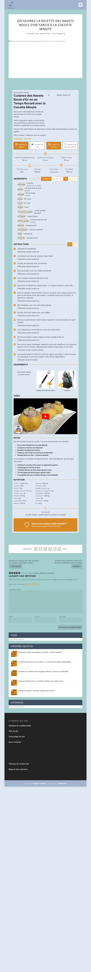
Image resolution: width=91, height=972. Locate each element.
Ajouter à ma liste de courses (70, 145)
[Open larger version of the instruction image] (28, 252)
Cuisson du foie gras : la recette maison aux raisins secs (40, 681)
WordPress (62, 783)
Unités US (57, 179)
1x (66, 179)
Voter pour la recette (17, 584)
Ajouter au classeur (55, 145)
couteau (67, 390)
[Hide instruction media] (74, 244)
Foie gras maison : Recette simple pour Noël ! (36, 691)
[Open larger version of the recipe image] (62, 108)
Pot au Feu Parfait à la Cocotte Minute (32, 445)
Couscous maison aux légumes (30, 448)
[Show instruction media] (69, 244)
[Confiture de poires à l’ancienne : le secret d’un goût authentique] (14, 663)
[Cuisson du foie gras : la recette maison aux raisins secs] (14, 683)
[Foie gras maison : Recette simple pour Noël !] (14, 692)
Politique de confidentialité (20, 725)
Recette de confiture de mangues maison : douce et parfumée (43, 671)
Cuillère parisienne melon (45, 390)
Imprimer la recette (22, 145)
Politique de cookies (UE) (19, 764)
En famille (30, 33)
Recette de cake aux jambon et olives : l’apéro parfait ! (40, 652)
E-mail (37, 617)
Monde (43, 33)
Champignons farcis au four (28, 467)
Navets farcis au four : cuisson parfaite (32, 455)
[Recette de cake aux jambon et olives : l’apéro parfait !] (14, 654)
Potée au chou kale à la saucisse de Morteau (35, 453)
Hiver (37, 33)
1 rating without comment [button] (43, 573)
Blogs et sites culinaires (18, 769)
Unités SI (46, 179)
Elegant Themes (39, 783)
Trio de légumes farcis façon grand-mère (33, 472)
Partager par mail (38, 145)
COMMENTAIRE (15, 589)
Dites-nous (36, 526)
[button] (14, 139)
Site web (62, 617)
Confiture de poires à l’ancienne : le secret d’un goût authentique (44, 662)
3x (75, 179)
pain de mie (42, 220)
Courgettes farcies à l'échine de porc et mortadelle (37, 475)
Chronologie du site (17, 736)
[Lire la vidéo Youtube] (45, 416)
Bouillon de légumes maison (28, 450)
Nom (11, 617)
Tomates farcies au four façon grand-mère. (34, 470)
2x (70, 179)
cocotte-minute (24, 374)
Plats (48, 33)
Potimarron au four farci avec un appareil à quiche (37, 465)
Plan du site (13, 731)
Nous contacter (15, 742)
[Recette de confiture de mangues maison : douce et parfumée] (14, 673)
